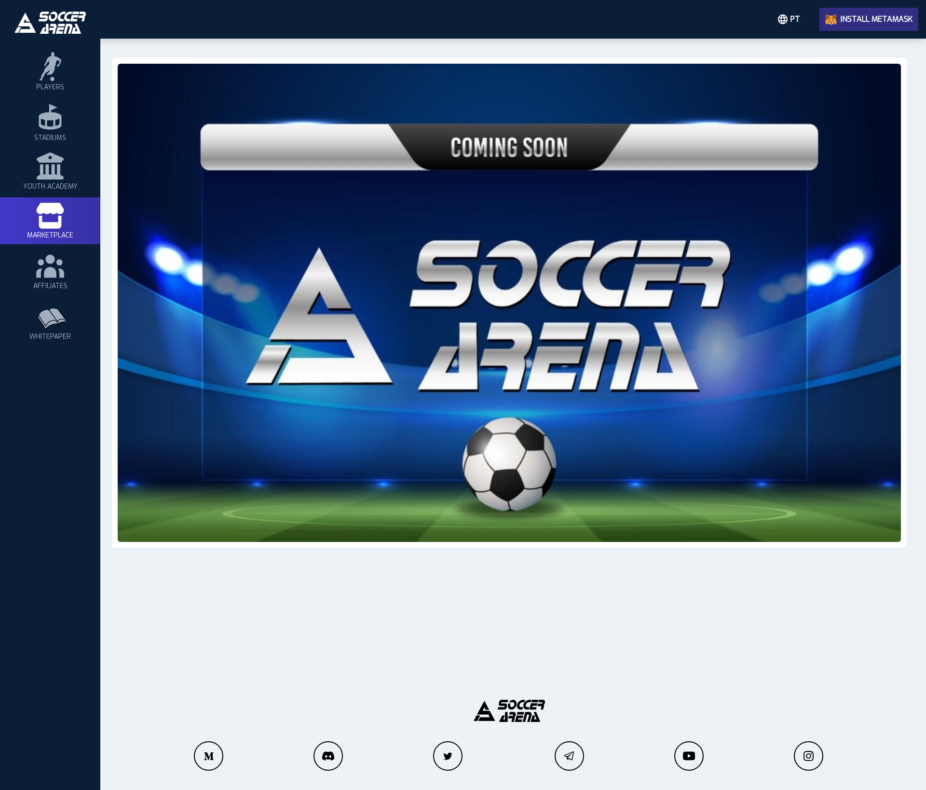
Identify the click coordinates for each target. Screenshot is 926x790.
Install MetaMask (876, 19)
